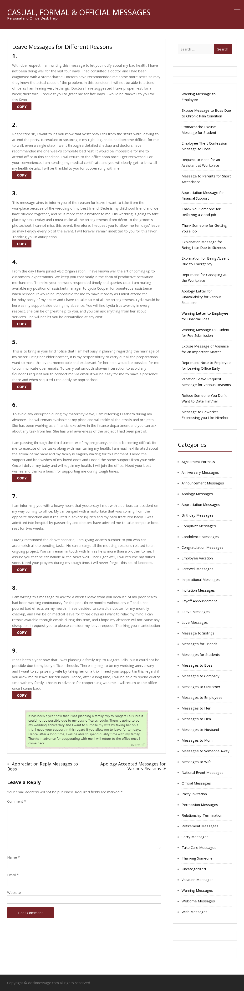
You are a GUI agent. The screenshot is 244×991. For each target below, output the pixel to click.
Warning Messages (197, 890)
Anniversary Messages (200, 472)
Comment (16, 801)
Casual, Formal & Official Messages (79, 12)
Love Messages (195, 622)
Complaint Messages (199, 525)
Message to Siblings (198, 633)
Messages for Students (201, 654)
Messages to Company (200, 676)
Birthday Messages (198, 515)
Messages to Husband (200, 729)
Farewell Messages (198, 568)
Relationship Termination (202, 815)
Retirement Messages (200, 826)
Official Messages (196, 783)
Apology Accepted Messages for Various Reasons (133, 766)
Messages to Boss (197, 665)
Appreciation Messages (201, 504)
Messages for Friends (200, 643)
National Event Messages (203, 772)
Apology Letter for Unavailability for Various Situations (202, 297)
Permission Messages (200, 804)
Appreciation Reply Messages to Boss (42, 766)
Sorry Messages (195, 836)
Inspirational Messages (201, 579)
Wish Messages (195, 911)
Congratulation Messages (203, 547)
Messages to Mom (197, 740)
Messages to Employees (202, 697)
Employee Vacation (197, 558)
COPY (22, 106)
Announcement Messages (203, 483)
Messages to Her (196, 708)
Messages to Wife (197, 761)
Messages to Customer (201, 686)
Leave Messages (196, 611)
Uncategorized (194, 868)
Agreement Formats (198, 461)
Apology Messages (197, 493)
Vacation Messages (198, 879)
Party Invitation (194, 793)
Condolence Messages (200, 536)
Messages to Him (196, 718)
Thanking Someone (197, 858)
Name (13, 857)
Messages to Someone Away (205, 751)
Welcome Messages (198, 901)
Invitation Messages (198, 590)
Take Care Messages (199, 847)
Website (14, 892)
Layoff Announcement (199, 601)
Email (13, 874)
